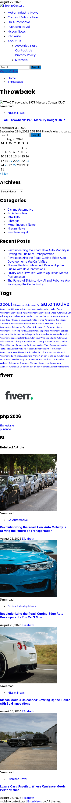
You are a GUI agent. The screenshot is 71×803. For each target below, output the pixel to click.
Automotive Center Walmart (22, 316)
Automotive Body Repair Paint (13, 312)
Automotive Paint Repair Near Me (25, 323)
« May (4, 173)
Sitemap (21, 60)
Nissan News (17, 31)
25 (6, 165)
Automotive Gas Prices (46, 316)
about (6, 304)
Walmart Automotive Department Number (20, 366)
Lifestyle (14, 221)
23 (27, 160)
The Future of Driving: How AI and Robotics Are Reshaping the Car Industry (39, 282)
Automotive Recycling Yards (13, 330)
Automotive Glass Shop (33, 320)
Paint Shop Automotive (21, 356)
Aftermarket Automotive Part (27, 305)
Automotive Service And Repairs (53, 334)
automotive (55, 303)
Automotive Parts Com (22, 327)
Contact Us (23, 50)
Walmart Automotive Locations (55, 366)
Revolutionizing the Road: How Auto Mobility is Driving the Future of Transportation (38, 252)
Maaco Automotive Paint (38, 348)
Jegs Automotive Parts (15, 348)
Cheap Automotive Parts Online (53, 341)
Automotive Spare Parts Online (14, 338)
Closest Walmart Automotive (13, 345)
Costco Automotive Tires (38, 345)
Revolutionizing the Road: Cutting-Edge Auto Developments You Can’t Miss (37, 259)
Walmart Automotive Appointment (46, 363)
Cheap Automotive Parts (26, 341)
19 (10, 160)
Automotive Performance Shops (47, 327)
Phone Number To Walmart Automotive (51, 356)
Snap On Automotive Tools (31, 359)
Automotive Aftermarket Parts (47, 309)
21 (19, 160)
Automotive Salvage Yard (37, 330)
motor (14, 352)
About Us (14, 41)
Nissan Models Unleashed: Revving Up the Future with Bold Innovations (36, 267)
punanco (5, 429)
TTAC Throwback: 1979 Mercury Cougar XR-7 (32, 120)
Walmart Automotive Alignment (15, 363)
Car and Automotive (23, 17)
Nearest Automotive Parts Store (33, 352)
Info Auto (14, 36)
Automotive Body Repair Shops (42, 312)
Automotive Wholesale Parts (43, 338)
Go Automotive (19, 22)
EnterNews (34, 801)
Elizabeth (28, 538)
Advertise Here (26, 46)
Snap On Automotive (9, 359)
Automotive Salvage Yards (26, 334)
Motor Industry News (23, 12)
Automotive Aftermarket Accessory (16, 309)
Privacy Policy (25, 55)
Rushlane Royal (19, 27)
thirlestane (7, 425)
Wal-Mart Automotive (54, 359)
